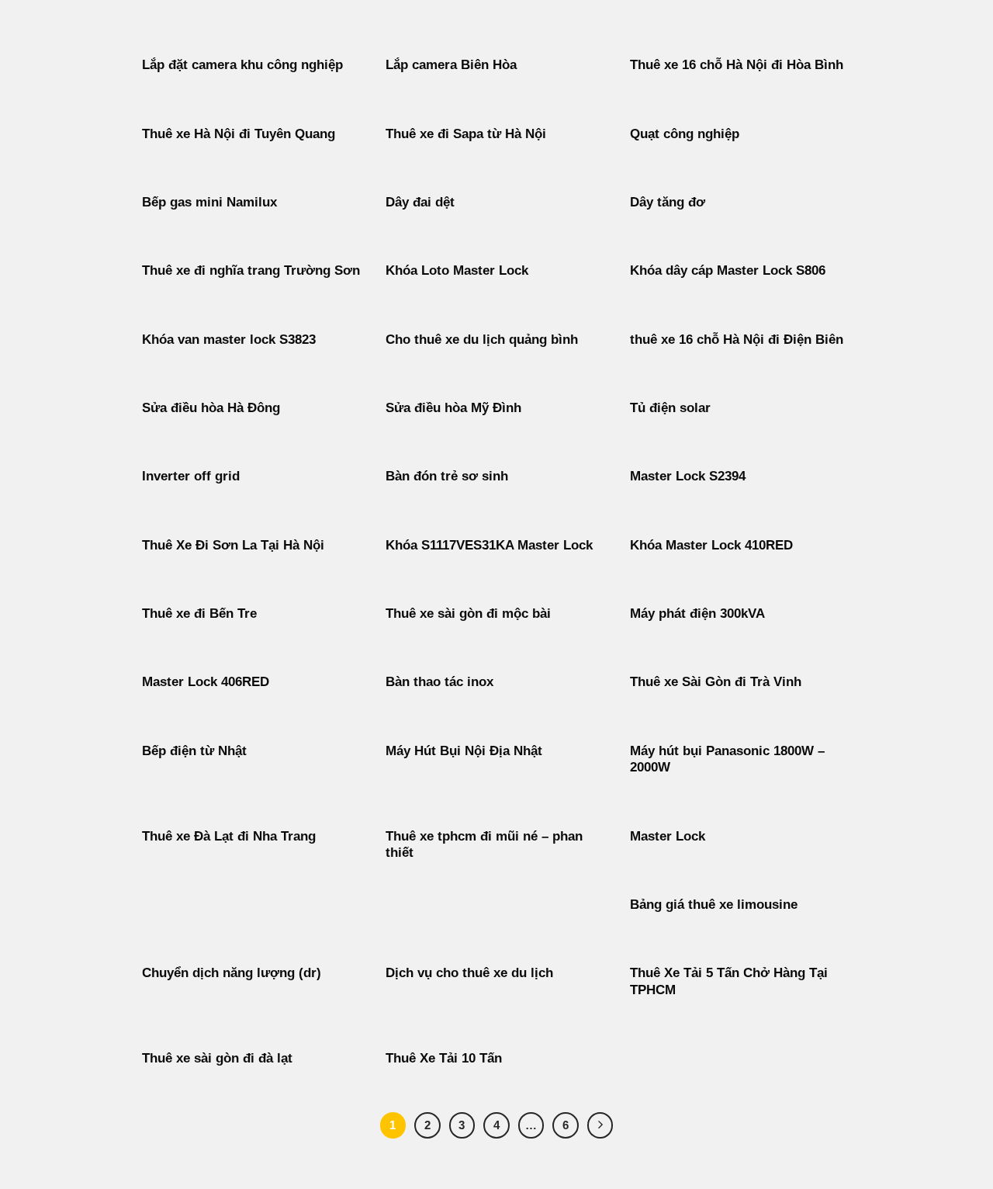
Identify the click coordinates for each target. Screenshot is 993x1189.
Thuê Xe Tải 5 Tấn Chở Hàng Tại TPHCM (729, 981)
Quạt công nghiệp (684, 134)
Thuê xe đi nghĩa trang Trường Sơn (251, 270)
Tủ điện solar (670, 407)
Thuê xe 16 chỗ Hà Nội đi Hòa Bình (736, 64)
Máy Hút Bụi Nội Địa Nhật (464, 751)
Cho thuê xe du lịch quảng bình (482, 339)
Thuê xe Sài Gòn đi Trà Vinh (715, 681)
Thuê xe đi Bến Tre (199, 613)
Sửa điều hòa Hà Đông (211, 407)
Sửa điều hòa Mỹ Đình (453, 407)
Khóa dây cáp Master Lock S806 (727, 270)
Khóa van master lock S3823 (229, 339)
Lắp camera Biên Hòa (451, 64)
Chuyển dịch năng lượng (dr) (231, 972)
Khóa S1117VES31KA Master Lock (489, 545)
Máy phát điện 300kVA (697, 613)
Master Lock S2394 (688, 476)
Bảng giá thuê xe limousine (714, 904)
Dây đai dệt (420, 202)
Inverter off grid (191, 476)
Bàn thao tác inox (439, 681)
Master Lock (667, 836)
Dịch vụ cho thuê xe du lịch (469, 972)
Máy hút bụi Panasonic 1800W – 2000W (727, 759)
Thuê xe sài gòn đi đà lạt (217, 1058)
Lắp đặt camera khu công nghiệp (242, 64)
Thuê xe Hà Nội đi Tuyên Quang (238, 134)
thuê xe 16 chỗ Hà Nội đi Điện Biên (736, 339)
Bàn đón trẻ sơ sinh (447, 476)
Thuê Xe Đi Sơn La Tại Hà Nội (233, 545)
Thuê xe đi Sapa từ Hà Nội (466, 134)
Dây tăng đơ (667, 202)
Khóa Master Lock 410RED (711, 545)
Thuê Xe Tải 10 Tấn (444, 1058)
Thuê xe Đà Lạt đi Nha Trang (229, 836)
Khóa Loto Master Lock (457, 270)
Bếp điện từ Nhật (194, 751)
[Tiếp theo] (600, 1125)
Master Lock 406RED (205, 681)
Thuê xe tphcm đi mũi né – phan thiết (484, 845)
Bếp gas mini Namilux (209, 202)
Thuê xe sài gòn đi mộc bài (468, 613)
